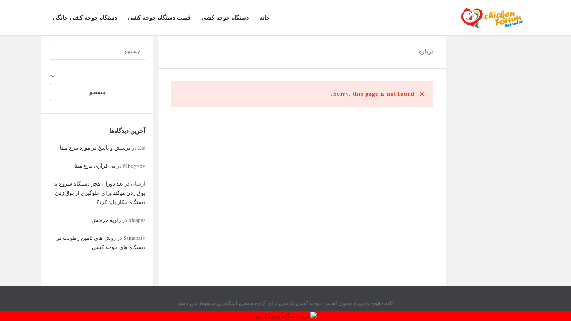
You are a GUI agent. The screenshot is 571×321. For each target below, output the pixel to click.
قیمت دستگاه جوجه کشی (159, 18)
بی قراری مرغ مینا (94, 166)
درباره (426, 51)
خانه (265, 18)
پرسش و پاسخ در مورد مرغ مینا (95, 148)
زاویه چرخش (106, 220)
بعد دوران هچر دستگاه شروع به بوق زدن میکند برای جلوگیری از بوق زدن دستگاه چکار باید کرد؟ (99, 193)
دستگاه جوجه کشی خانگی (85, 18)
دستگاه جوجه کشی (225, 18)
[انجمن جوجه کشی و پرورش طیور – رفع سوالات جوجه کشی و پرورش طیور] (488, 18)
